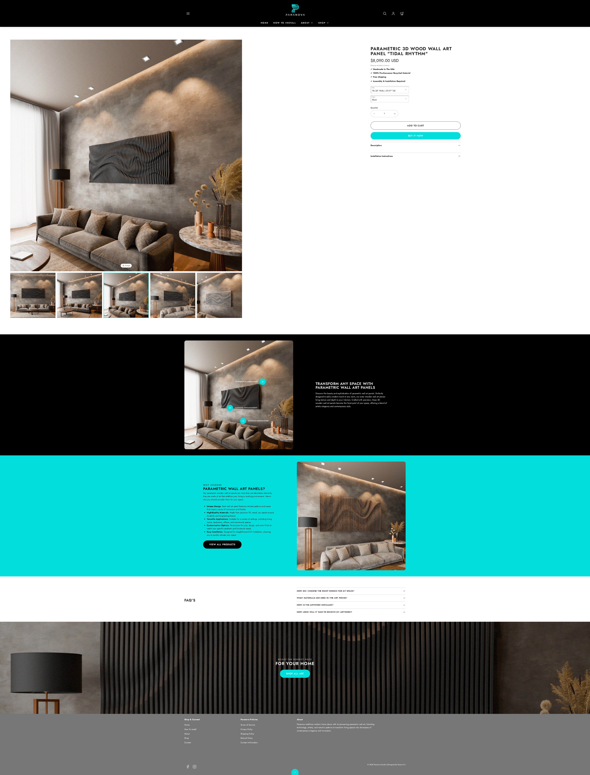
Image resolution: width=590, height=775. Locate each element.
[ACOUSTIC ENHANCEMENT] (230, 408)
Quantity (374, 107)
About (305, 22)
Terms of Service (248, 724)
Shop (322, 22)
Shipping (373, 65)
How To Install (284, 22)
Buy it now (415, 135)
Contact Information (249, 742)
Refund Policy (247, 738)
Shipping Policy (247, 733)
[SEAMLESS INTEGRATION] (243, 421)
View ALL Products (222, 544)
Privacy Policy (247, 729)
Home (264, 22)
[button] (188, 13)
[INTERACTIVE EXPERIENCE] (263, 382)
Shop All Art (295, 673)
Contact (187, 742)
